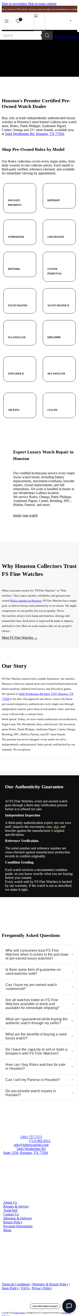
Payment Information (17, 1226)
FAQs (25, 1288)
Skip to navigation (15, 3)
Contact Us (11, 1214)
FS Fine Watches (19, 1313)
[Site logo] (39, 30)
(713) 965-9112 (39, 1141)
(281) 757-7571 (31, 1137)
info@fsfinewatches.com (30, 1145)
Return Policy (12, 1222)
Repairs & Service (16, 1206)
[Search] (47, 35)
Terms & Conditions (16, 1284)
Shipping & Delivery (17, 1218)
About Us (10, 1202)
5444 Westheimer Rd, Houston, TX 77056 (34, 134)
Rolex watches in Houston (25, 600)
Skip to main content (42, 3)
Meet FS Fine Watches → (20, 637)
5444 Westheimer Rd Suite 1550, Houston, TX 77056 (25, 1151)
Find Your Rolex (66, 36)
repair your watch (25, 515)
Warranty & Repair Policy (50, 1284)
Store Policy (10, 1288)
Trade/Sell (10, 1210)
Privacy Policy (42, 1288)
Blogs (7, 1230)
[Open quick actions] (69, 1306)
